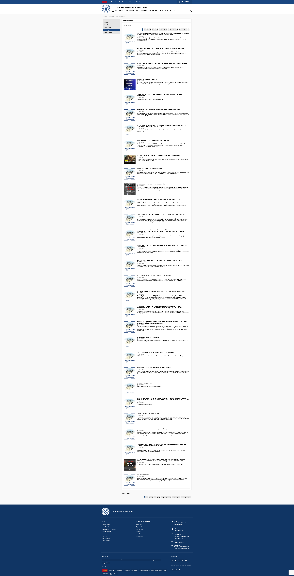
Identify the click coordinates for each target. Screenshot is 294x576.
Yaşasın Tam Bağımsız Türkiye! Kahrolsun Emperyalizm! (160, 97)
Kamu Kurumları (133, 560)
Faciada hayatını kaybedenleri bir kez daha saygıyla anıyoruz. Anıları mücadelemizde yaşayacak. (161, 462)
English (132, 1)
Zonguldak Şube (140, 533)
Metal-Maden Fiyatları (156, 570)
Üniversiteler (124, 560)
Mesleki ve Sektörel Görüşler (109, 529)
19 (177, 29)
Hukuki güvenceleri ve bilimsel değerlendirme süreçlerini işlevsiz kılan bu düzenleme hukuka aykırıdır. (161, 354)
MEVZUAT (144, 10)
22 (184, 29)
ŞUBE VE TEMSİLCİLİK (132, 10)
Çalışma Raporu (108, 27)
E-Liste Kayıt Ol (176, 569)
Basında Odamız (106, 524)
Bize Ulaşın (111, 1)
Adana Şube (139, 524)
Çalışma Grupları (108, 32)
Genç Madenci (174, 10)
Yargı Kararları (105, 533)
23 (186, 29)
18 (175, 29)
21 (181, 29)
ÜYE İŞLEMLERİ (185, 2)
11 (159, 29)
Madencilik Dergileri (114, 560)
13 (164, 29)
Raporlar (106, 22)
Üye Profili (104, 536)
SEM (161, 10)
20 (179, 29)
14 (166, 29)
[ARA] (191, 11)
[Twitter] (175, 560)
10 (157, 29)
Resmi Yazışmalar (106, 531)
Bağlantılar (118, 1)
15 (168, 29)
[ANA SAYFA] (113, 11)
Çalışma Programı (108, 19)
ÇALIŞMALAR (153, 10)
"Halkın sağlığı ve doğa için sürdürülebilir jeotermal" (149, 384)
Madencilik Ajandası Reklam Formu (110, 543)
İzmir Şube (138, 531)
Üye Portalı (139, 1)
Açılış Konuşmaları (106, 538)
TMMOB (148, 560)
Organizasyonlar (156, 560)
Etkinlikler (106, 24)
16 (170, 29)
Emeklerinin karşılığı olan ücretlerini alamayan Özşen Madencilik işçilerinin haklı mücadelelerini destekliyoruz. (161, 128)
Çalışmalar (111, 16)
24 (188, 29)
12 (161, 29)
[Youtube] (182, 560)
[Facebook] (172, 560)
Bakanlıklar (141, 560)
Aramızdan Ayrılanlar (144, 570)
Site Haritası (125, 1)
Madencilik (105, 560)
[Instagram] (179, 560)
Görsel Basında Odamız (107, 527)
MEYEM (167, 10)
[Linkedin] (186, 560)
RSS (165, 570)
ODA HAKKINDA (119, 10)
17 (173, 29)
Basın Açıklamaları (108, 30)
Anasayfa (105, 16)
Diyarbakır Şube (140, 527)
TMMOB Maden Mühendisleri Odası (163, 401)
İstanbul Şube (139, 529)
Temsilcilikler (139, 536)
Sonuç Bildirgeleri (106, 540)
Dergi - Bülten (106, 563)
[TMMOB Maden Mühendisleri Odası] (106, 9)
